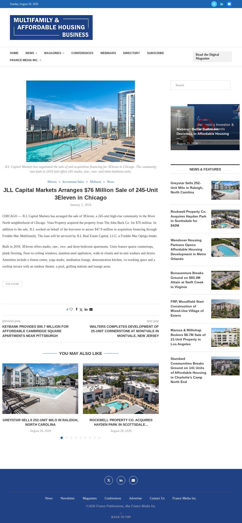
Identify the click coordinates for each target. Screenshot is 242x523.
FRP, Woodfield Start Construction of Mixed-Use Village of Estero (187, 308)
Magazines (52, 53)
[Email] (229, 4)
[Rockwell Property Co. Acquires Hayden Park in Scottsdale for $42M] (121, 388)
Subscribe (155, 53)
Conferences (82, 53)
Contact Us (157, 498)
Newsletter (67, 498)
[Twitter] (214, 4)
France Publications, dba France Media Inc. (126, 506)
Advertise (135, 498)
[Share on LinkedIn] (86, 309)
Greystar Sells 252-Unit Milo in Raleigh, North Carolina (187, 187)
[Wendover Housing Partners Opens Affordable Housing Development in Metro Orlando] (225, 247)
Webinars (108, 53)
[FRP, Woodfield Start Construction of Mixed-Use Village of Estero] (225, 308)
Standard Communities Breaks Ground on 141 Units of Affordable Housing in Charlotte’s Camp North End (188, 370)
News (30, 53)
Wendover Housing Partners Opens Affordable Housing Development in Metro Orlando (188, 249)
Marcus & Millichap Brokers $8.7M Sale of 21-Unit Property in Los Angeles (188, 337)
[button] (9, 401)
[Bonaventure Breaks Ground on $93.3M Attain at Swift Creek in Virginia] (225, 280)
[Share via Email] (91, 309)
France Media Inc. (24, 60)
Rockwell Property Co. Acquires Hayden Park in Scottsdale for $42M (188, 218)
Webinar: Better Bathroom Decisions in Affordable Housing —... (203, 133)
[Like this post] (71, 309)
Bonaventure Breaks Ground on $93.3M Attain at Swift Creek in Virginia (187, 280)
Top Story (12, 284)
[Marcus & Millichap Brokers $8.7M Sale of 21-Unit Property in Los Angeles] (225, 337)
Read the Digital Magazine (207, 56)
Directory (131, 53)
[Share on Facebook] (77, 309)
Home (14, 53)
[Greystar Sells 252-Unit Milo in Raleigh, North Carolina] (40, 388)
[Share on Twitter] (81, 310)
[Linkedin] (222, 4)
